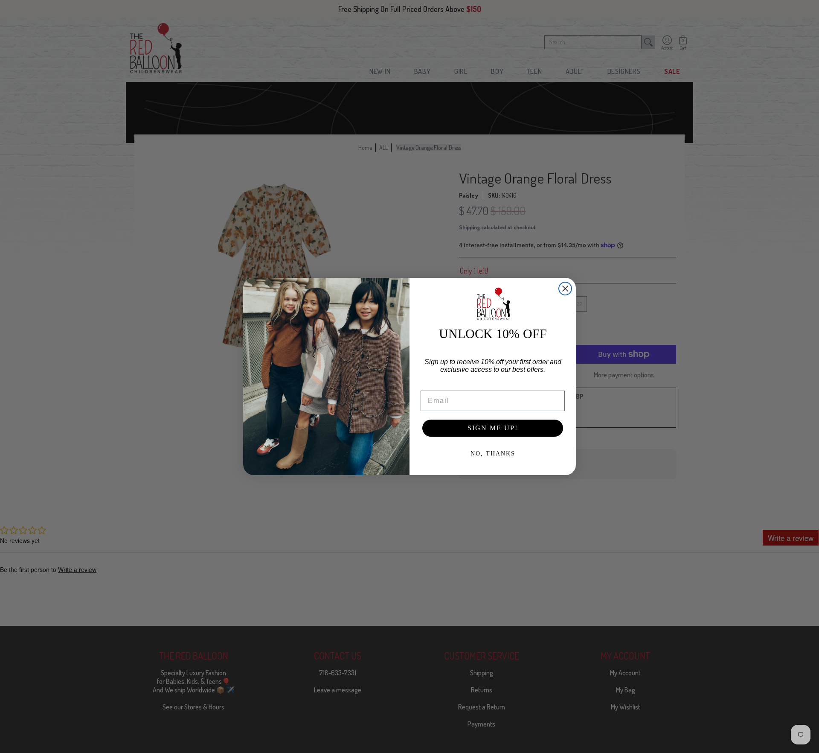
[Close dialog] (565, 288)
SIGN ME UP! (493, 428)
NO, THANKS (492, 453)
